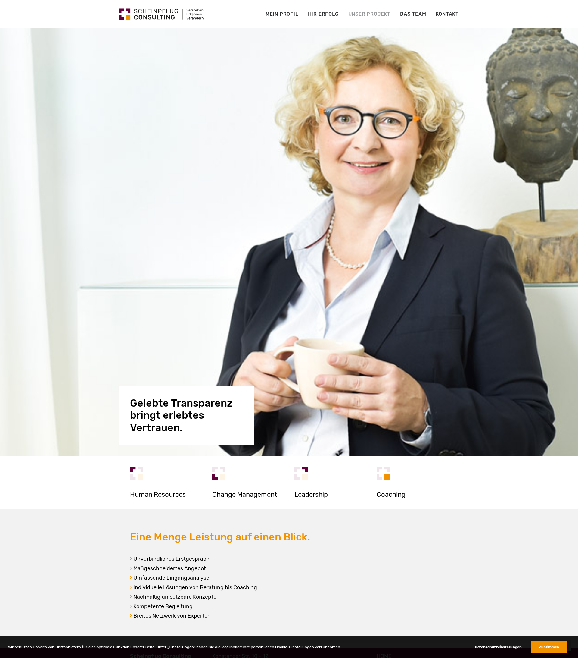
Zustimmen (549, 647)
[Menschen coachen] (383, 473)
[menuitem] (284, 14)
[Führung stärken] (301, 473)
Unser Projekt (369, 14)
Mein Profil (282, 14)
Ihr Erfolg (323, 14)
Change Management (244, 494)
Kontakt (447, 14)
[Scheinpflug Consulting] (161, 14)
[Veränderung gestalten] (218, 473)
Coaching (391, 494)
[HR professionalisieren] (136, 473)
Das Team (413, 14)
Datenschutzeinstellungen (498, 647)
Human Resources (158, 494)
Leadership (311, 494)
